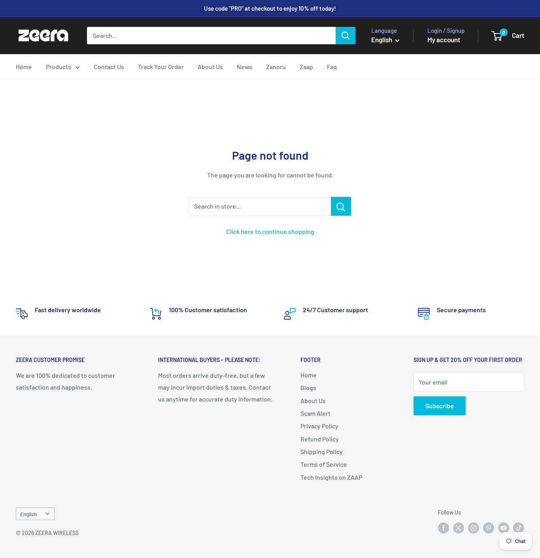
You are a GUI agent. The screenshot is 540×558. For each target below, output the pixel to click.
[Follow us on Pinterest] (488, 527)
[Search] (345, 35)
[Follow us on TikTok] (518, 527)
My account (443, 39)
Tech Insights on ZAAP (331, 477)
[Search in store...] (341, 206)
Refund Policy (319, 439)
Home (24, 66)
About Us (210, 66)
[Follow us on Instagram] (473, 527)
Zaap (306, 66)
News (244, 66)
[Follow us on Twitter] (458, 527)
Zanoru (276, 66)
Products (58, 66)
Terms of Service (323, 464)
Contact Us (109, 66)
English (28, 514)
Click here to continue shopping (270, 231)
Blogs (308, 387)
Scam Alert (315, 413)
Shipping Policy (321, 451)
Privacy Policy (319, 426)
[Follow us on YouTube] (503, 527)
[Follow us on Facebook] (443, 527)
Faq (332, 66)
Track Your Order (161, 66)
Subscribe (439, 405)
